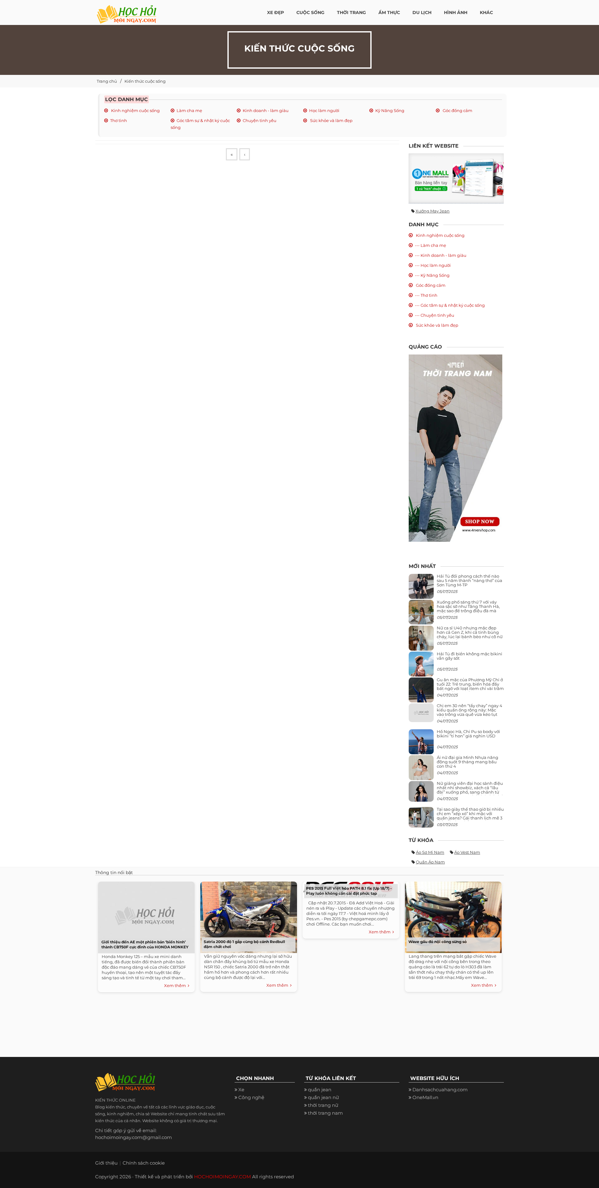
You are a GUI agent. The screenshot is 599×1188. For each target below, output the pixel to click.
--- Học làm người (433, 265)
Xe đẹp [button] (275, 12)
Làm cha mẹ (189, 110)
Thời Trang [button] (351, 12)
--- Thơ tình (426, 295)
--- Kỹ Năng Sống (432, 275)
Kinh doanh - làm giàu (266, 110)
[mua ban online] (456, 178)
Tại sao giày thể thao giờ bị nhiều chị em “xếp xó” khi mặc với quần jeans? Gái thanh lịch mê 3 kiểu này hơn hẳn (470, 816)
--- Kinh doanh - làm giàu (440, 255)
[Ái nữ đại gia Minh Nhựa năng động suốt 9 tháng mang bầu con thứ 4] (421, 771)
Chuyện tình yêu (259, 120)
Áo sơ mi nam (430, 852)
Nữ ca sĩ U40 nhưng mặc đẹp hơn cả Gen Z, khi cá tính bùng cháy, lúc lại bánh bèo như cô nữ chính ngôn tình (470, 634)
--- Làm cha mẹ (430, 245)
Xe (241, 1090)
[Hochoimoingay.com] (126, 11)
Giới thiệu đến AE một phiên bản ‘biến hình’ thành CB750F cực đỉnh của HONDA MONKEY (144, 944)
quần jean (319, 1090)
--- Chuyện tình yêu (434, 315)
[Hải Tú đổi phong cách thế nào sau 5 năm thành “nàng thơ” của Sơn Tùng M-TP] (421, 589)
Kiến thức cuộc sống (145, 81)
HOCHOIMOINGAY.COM (222, 1177)
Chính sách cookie (144, 1163)
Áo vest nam (467, 852)
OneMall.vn (425, 1097)
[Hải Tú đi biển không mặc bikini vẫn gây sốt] (421, 666)
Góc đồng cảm (457, 110)
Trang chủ (107, 81)
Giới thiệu (106, 1163)
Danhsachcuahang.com (440, 1090)
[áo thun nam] (455, 448)
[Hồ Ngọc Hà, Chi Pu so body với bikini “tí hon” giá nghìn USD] (421, 744)
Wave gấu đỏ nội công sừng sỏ (437, 941)
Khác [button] (486, 12)
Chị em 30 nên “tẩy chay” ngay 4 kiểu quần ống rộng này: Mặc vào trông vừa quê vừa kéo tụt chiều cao (469, 712)
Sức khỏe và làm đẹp (331, 120)
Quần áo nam (430, 861)
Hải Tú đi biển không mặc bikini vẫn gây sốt (469, 656)
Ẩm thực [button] (389, 12)
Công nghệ (251, 1097)
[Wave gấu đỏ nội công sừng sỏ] (452, 915)
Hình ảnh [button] (455, 12)
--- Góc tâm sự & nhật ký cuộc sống (450, 305)
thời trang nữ (323, 1105)
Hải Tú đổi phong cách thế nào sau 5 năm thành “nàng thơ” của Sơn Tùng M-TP (469, 581)
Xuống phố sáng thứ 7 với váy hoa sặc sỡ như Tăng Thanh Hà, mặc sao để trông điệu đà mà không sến (468, 608)
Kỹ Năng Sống (389, 110)
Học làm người (324, 110)
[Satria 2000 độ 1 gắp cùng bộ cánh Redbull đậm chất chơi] (247, 915)
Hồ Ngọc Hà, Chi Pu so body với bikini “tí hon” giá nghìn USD (468, 733)
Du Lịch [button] (421, 12)
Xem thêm (176, 985)
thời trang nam (325, 1113)
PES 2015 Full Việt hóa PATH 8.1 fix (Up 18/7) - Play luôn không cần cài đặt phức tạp (349, 891)
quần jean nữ (323, 1097)
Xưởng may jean (433, 210)
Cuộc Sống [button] (310, 12)
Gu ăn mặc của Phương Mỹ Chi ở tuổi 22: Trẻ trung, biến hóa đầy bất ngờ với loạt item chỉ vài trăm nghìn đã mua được (470, 686)
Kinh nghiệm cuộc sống (135, 110)
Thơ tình (118, 120)
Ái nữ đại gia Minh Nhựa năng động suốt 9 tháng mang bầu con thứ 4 (467, 762)
